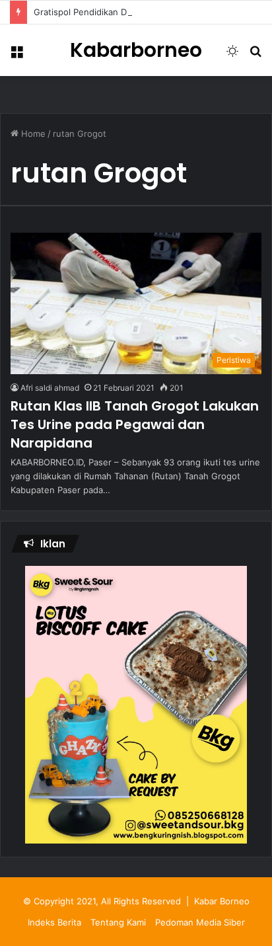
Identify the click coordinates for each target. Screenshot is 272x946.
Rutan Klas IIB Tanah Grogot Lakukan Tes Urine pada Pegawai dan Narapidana (135, 424)
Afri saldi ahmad (49, 388)
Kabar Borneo (222, 901)
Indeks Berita (54, 922)
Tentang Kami (118, 922)
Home (32, 133)
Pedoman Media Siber (200, 922)
